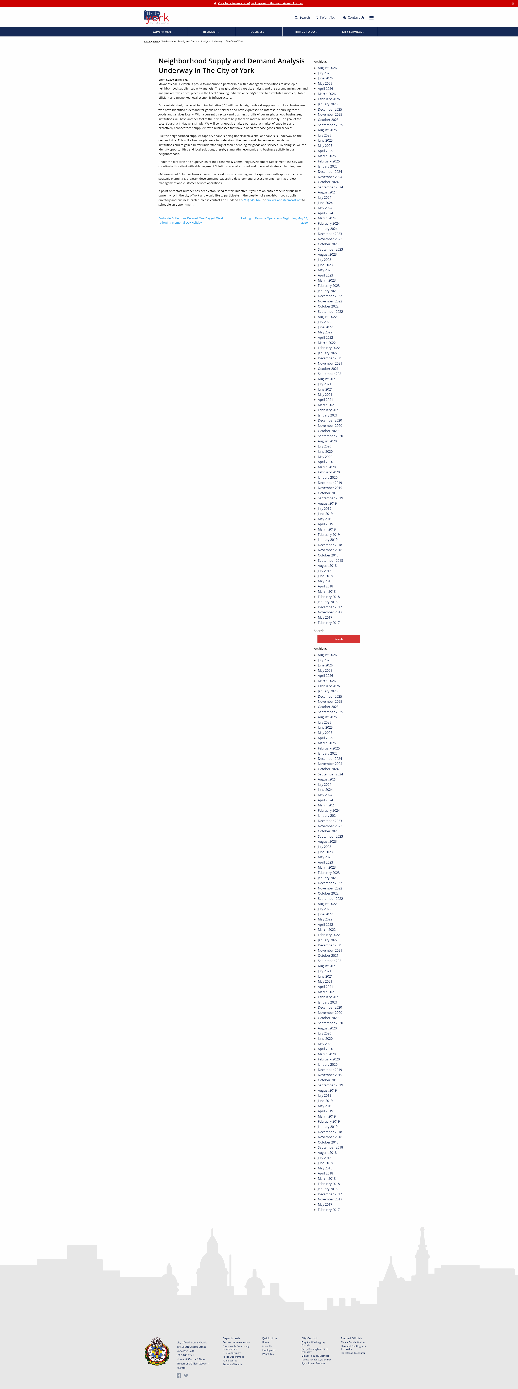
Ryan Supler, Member (313, 1363)
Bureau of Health (232, 1364)
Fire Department (232, 1353)
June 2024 (325, 203)
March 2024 (327, 218)
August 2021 (327, 379)
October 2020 (328, 431)
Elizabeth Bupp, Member (315, 1355)
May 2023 (325, 270)
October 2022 (328, 306)
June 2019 (325, 513)
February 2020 (329, 472)
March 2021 (327, 405)
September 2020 (330, 436)
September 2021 (330, 374)
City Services (352, 32)
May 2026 (325, 83)
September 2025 (330, 125)
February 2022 (329, 348)
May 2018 (325, 581)
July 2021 (324, 384)
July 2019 (324, 508)
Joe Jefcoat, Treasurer (353, 1353)
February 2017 (329, 622)
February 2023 (329, 285)
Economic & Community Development (236, 1347)
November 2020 (330, 425)
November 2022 (330, 301)
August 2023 (327, 254)
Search (304, 17)
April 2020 (325, 462)
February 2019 (329, 534)
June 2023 (325, 265)
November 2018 (330, 550)
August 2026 (327, 68)
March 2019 (327, 529)
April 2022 (325, 337)
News (156, 41)
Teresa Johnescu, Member (316, 1359)
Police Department (233, 1356)
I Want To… (327, 17)
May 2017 (325, 617)
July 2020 (324, 446)
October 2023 (328, 244)
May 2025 (325, 145)
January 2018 (328, 602)
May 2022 (325, 332)
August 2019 (327, 503)
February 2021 (329, 410)
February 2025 (329, 161)
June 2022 (325, 327)
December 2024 (330, 171)
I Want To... (268, 1354)
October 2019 (328, 493)
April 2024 (325, 213)
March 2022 (327, 343)
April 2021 (325, 399)
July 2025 (324, 135)
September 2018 (330, 560)
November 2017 (330, 612)
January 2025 (328, 166)
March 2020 (327, 467)
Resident (210, 32)
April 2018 (325, 586)
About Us (267, 1346)
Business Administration (236, 1342)
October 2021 (328, 368)
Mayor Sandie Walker (353, 1342)
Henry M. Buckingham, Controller (353, 1347)
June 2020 (325, 451)
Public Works (230, 1360)
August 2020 (327, 441)
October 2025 (328, 119)
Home (147, 41)
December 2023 (330, 234)
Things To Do (305, 32)
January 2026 (328, 104)
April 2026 (325, 88)
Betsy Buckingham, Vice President (314, 1350)
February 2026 (329, 99)
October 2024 (328, 182)
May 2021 (325, 394)
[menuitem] (164, 31)
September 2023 (330, 249)
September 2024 (330, 187)
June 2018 (325, 576)
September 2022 (330, 311)
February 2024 (329, 223)
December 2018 (330, 545)
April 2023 (325, 275)
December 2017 (330, 607)
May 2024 (325, 208)
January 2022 (328, 353)
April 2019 (325, 524)
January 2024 (328, 228)
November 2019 (330, 488)
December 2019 (330, 482)
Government (163, 32)
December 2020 (330, 420)
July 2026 (324, 73)
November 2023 (330, 239)
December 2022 (330, 296)
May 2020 (325, 457)
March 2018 (327, 591)
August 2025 (327, 130)
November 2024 (330, 177)
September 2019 (330, 498)
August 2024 (327, 192)
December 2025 (330, 109)
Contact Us (356, 17)
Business (258, 32)
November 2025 (330, 114)
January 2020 (328, 477)
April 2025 (325, 151)
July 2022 (324, 322)
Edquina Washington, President (313, 1344)
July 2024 (324, 197)
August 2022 (327, 317)
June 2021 (325, 389)
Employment (269, 1350)
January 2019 (328, 539)
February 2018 (329, 597)
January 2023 (328, 291)
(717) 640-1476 (252, 200)
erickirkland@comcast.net (283, 200)
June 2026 (325, 78)
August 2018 (327, 565)
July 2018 (324, 571)
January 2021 (328, 415)
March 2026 (327, 94)
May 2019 (325, 519)
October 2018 (328, 555)
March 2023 (327, 280)
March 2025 (327, 156)
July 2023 (324, 259)
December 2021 (330, 358)
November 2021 (330, 363)
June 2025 (325, 140)
